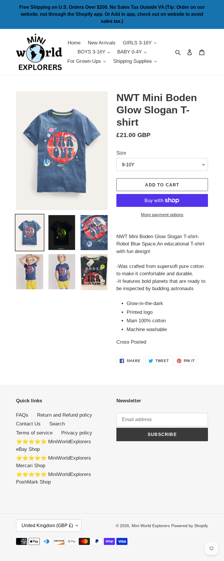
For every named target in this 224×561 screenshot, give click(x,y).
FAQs (22, 415)
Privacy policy (76, 433)
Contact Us (28, 424)
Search (57, 424)
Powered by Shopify (189, 525)
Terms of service (34, 433)
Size (121, 153)
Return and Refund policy (64, 415)
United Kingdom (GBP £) (47, 525)
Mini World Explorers (151, 525)
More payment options (162, 214)
